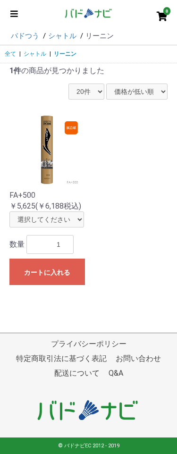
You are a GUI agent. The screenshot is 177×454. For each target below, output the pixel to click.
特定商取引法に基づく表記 (61, 358)
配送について (77, 373)
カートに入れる (47, 272)
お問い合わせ (138, 358)
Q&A (116, 373)
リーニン (65, 53)
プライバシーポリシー (88, 343)
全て (10, 53)
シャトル (35, 53)
